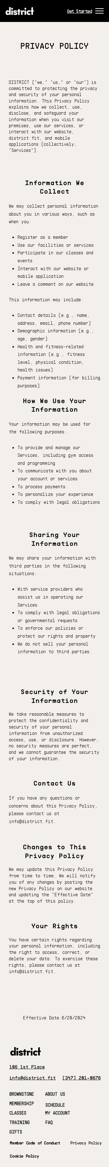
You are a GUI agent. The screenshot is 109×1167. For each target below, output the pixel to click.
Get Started (79, 11)
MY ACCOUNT (57, 1112)
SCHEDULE (55, 1105)
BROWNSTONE (21, 1094)
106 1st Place (27, 1066)
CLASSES (17, 1112)
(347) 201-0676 (81, 1077)
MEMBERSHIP (21, 1103)
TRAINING (19, 1122)
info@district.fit (31, 971)
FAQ (49, 1122)
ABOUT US (55, 1094)
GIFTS (15, 1131)
